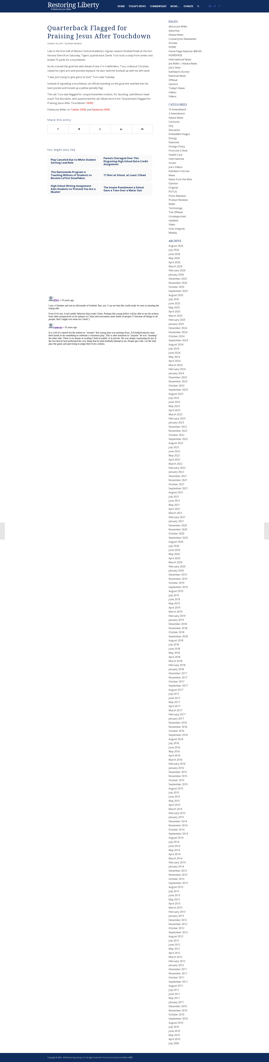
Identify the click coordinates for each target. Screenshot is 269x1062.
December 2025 (178, 278)
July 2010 (174, 1027)
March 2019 (175, 611)
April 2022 (174, 459)
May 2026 (174, 258)
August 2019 (176, 591)
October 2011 (176, 977)
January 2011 (176, 1002)
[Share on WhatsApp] (100, 129)
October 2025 (176, 287)
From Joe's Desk (178, 150)
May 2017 (174, 702)
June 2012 (174, 944)
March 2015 (175, 809)
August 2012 (176, 936)
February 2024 (177, 369)
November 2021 (178, 480)
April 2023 (174, 410)
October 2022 (176, 435)
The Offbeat (176, 212)
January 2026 (176, 274)
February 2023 (177, 418)
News (172, 175)
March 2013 (175, 907)
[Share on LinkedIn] (121, 129)
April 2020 (174, 558)
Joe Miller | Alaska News (183, 63)
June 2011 (174, 994)
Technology (175, 208)
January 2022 (176, 472)
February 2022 (177, 468)
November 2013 (178, 874)
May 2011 (174, 998)
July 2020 (174, 546)
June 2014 (174, 846)
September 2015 (178, 784)
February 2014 (177, 862)
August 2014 (176, 837)
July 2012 (174, 940)
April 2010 (174, 1039)
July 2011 (174, 990)
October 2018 (176, 632)
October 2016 (176, 731)
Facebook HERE (101, 109)
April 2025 (174, 311)
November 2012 (178, 924)
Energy (173, 138)
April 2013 (174, 903)
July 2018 (174, 644)
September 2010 (178, 1018)
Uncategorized (177, 216)
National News (177, 76)
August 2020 (176, 541)
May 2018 (174, 652)
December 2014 (178, 821)
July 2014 (174, 842)
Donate (173, 43)
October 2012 (176, 928)
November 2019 (178, 579)
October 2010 (176, 1014)
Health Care (175, 154)
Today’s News (177, 88)
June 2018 (174, 648)
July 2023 (174, 398)
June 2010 (174, 1031)
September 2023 (178, 389)
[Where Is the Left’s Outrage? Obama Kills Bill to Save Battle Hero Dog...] (2, 531)
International (176, 158)
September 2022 (178, 439)
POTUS (173, 191)
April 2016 (174, 755)
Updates (173, 220)
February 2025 (177, 319)
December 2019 (178, 574)
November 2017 (178, 677)
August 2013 (176, 887)
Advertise (174, 30)
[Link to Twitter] (214, 6)
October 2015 (176, 780)
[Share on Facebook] (57, 129)
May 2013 (174, 899)
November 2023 (178, 381)
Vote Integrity (177, 228)
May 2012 (174, 948)
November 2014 (178, 825)
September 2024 (178, 340)
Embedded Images (179, 134)
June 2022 (174, 451)
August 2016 (176, 739)
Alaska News (176, 34)
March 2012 (175, 957)
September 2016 (178, 735)
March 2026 (175, 266)
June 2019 (174, 599)
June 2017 (174, 698)
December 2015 (178, 772)
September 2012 (178, 932)
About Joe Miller (178, 26)
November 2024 (178, 332)
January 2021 (176, 521)
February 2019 (177, 616)
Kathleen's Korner (179, 171)
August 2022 (176, 443)
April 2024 (174, 361)
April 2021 (174, 509)
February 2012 (177, 961)
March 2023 (175, 414)
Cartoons (174, 121)
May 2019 (174, 603)
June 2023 (174, 402)
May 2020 (174, 554)
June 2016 (174, 747)
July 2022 (174, 447)
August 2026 (176, 246)
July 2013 (174, 891)
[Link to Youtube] (210, 6)
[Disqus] (104, 249)
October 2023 (176, 385)
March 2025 (175, 315)
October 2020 (176, 533)
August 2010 (176, 1022)
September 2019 (178, 587)
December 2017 (178, 673)
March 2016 (175, 759)
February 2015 (177, 813)
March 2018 (175, 661)
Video (172, 224)
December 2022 (178, 426)
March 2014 (175, 858)
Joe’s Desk (175, 67)
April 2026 (174, 262)
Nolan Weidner (75, 43)
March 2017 (175, 710)
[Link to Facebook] (219, 6)
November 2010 (178, 1010)
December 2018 (178, 624)
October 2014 (176, 829)
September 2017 (178, 685)
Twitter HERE (78, 109)
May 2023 (174, 406)
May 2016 (174, 751)
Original (173, 187)
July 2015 (174, 792)
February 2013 (177, 911)
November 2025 (178, 283)
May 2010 (174, 1035)
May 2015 (174, 800)
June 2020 (174, 550)
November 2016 (178, 727)
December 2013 (178, 870)
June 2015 (174, 796)
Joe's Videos (176, 167)
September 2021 (178, 488)
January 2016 (176, 768)
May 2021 (174, 505)
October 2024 (176, 336)
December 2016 (178, 722)
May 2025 (174, 307)
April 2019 (174, 607)
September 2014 (178, 833)
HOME (172, 47)
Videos (172, 92)
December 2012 (178, 920)
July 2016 (174, 743)
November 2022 (178, 430)
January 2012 (176, 965)
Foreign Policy (177, 146)
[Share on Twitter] (79, 129)
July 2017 (174, 694)
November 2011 (178, 973)
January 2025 (176, 324)
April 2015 (174, 805)
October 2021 (176, 484)
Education (174, 130)
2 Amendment (177, 113)
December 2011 (178, 969)
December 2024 (178, 328)
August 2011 (176, 985)
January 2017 (176, 718)
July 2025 (174, 299)
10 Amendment (177, 109)
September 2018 (178, 636)
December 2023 (178, 377)
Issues (172, 163)
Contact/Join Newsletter (183, 39)
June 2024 (174, 352)
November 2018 (178, 628)
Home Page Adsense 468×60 (185, 51)
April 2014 (174, 854)
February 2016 (177, 763)
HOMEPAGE (175, 55)
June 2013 (174, 895)
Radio (172, 204)
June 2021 (174, 500)
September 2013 (178, 883)
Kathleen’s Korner (179, 71)
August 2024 (176, 344)
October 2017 (176, 681)
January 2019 (176, 620)
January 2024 (176, 373)
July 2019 (174, 595)
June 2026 (174, 254)
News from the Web (180, 179)
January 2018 (176, 669)
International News (180, 59)
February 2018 (177, 665)
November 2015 (178, 776)
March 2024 (175, 365)
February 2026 (177, 270)
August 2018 (176, 640)
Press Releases (177, 196)
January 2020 (176, 570)
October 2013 (176, 879)
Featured (174, 142)
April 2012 (174, 953)
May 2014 (174, 850)
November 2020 (178, 529)
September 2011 (178, 981)
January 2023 (176, 422)
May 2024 (174, 357)
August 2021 (176, 492)
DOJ (171, 126)
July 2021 (174, 496)
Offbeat (173, 80)
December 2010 (178, 1006)
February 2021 (177, 517)
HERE (89, 103)
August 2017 (176, 689)
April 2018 (174, 657)
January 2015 (176, 817)
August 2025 (176, 295)
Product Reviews (178, 200)
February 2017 (177, 714)
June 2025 (174, 303)
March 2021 (175, 513)
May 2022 (174, 455)
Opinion (173, 84)
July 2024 (174, 348)
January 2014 (176, 866)
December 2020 (178, 525)
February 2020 (177, 566)
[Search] (198, 6)
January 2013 (176, 916)
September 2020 (178, 537)
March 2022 (175, 463)
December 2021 (178, 476)
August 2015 (176, 788)
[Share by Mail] (142, 129)
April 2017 (174, 706)
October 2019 (176, 583)
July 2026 (174, 250)
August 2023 (176, 394)
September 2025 (178, 291)
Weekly (173, 232)
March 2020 (175, 562)
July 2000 (174, 1043)
